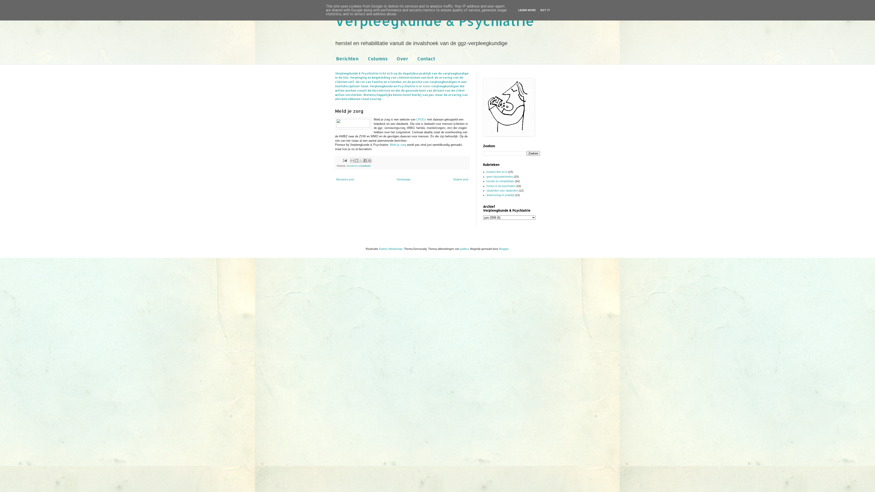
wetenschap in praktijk (500, 195)
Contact (426, 59)
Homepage (404, 179)
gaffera (464, 249)
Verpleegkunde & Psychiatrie (434, 20)
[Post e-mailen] (345, 160)
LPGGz (421, 119)
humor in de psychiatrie (500, 186)
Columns (378, 59)
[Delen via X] (361, 160)
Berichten (347, 59)
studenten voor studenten (502, 190)
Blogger (504, 249)
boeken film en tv (496, 172)
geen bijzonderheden (499, 176)
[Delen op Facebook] (365, 160)
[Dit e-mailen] (352, 160)
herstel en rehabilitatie (359, 165)
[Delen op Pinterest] (369, 160)
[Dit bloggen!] (356, 160)
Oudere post (460, 179)
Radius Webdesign (391, 249)
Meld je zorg (398, 144)
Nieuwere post (345, 179)
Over (402, 59)
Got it (545, 10)
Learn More (527, 10)
